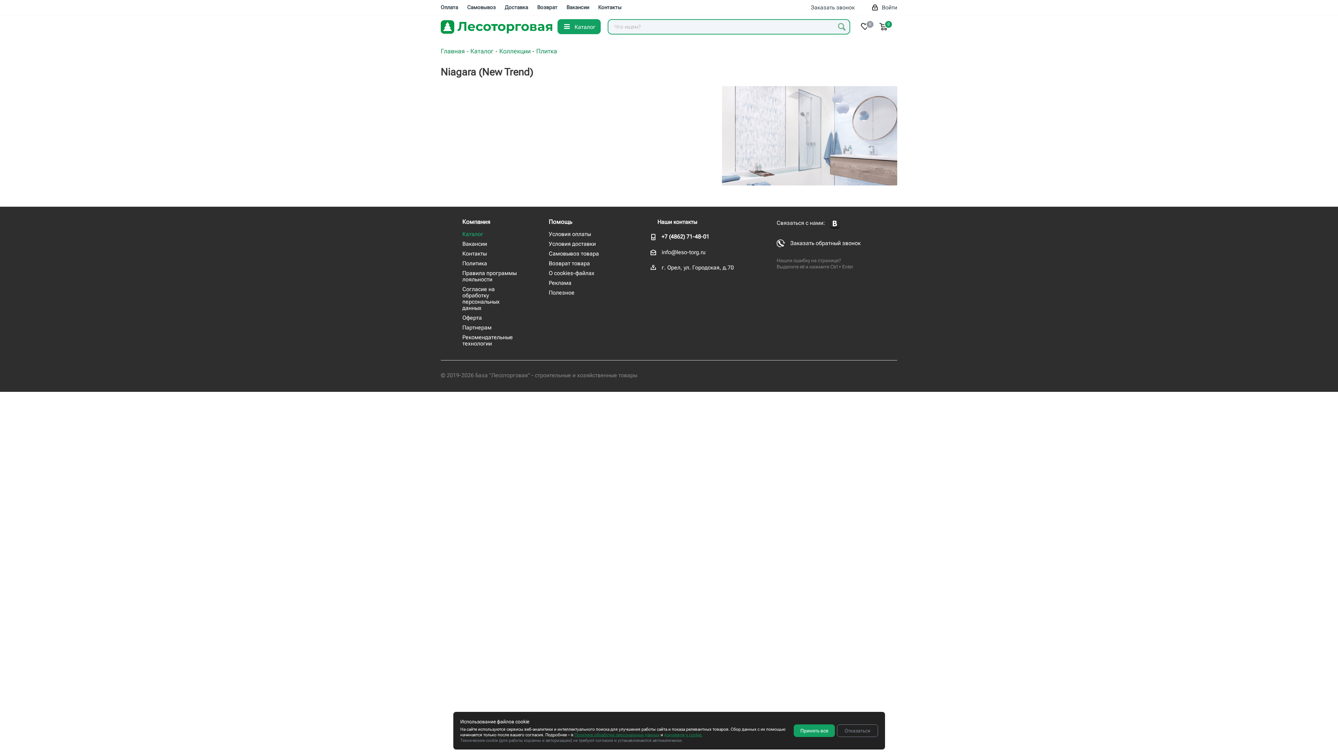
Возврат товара (569, 263)
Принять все (814, 730)
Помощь (560, 221)
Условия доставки (572, 244)
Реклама (560, 283)
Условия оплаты (570, 234)
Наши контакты (677, 222)
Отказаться (857, 730)
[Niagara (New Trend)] (809, 135)
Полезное (562, 292)
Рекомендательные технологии (487, 340)
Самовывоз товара (574, 253)
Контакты (474, 253)
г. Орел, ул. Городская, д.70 (698, 267)
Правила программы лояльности (489, 276)
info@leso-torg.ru (684, 252)
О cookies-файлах (571, 273)
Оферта (472, 317)
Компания (476, 221)
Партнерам (477, 327)
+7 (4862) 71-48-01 (685, 236)
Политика (474, 263)
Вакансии (474, 244)
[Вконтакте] (834, 224)
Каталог (472, 234)
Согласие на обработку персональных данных (481, 298)
